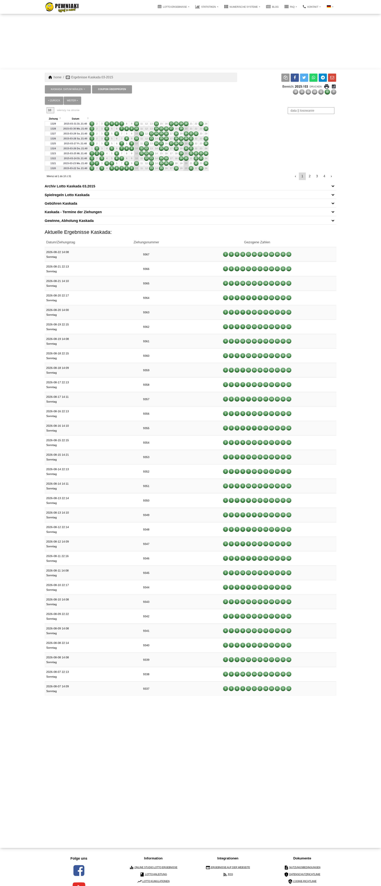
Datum (75, 118)
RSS (228, 874)
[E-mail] (332, 78)
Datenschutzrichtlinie (302, 874)
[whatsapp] (313, 78)
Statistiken (208, 7)
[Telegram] (323, 78)
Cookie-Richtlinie (302, 881)
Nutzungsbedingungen (302, 867)
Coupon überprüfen (112, 89)
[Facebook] (295, 78)
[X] (304, 78)
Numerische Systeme (243, 7)
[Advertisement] (190, 41)
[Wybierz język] (330, 7)
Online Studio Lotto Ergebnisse (153, 867)
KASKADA (67, 89)
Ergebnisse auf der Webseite (228, 867)
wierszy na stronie (68, 110)
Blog (275, 7)
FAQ (292, 7)
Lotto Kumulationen (153, 881)
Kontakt (313, 7)
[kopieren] (285, 78)
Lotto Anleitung (153, 874)
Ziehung (53, 118)
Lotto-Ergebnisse (175, 7)
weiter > (72, 100)
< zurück (54, 100)
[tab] (190, 186)
